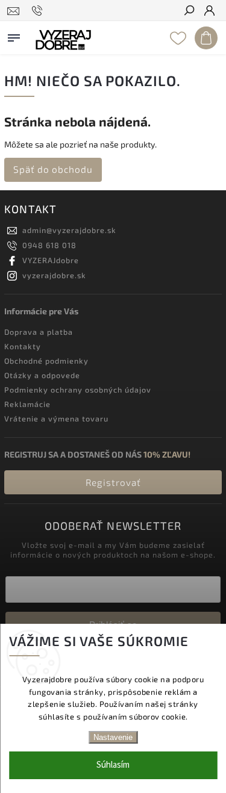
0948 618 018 (49, 245)
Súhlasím (113, 765)
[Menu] (14, 35)
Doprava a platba (38, 332)
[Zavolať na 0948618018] (38, 11)
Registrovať (113, 482)
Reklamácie (27, 404)
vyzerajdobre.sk (54, 275)
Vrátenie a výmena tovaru (56, 418)
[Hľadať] (189, 11)
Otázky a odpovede (42, 375)
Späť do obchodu (53, 169)
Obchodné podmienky (46, 360)
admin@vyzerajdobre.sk (69, 230)
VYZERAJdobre (50, 260)
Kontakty (22, 346)
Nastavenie (113, 737)
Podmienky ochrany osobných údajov (77, 389)
